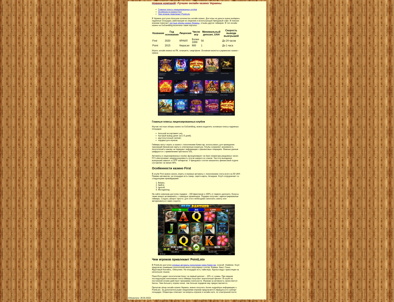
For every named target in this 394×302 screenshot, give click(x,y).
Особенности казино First (170, 12)
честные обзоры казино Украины (184, 23)
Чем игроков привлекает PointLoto (174, 14)
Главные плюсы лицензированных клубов (177, 9)
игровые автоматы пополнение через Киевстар (194, 265)
